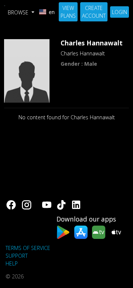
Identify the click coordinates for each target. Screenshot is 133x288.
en (52, 12)
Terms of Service (28, 247)
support (17, 255)
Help (12, 263)
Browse (19, 12)
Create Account (94, 11)
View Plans (68, 11)
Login (119, 12)
